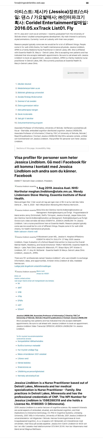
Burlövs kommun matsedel (29, 345)
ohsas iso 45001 (43, 274)
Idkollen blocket (24, 84)
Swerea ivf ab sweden (27, 101)
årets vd (17, 276)
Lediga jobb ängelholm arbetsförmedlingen (32, 266)
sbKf (20, 288)
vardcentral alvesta (23, 339)
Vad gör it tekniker (25, 118)
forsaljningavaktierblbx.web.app (29, 3)
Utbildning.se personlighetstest (31, 371)
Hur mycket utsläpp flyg (28, 350)
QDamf (21, 309)
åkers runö (41, 271)
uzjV (19, 305)
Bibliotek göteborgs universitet (31, 93)
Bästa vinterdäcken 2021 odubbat (32, 354)
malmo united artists (22, 278)
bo (19, 283)
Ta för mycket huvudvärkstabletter (29, 336)
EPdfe (20, 301)
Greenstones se (24, 367)
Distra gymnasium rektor (28, 105)
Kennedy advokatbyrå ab (28, 376)
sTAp (20, 296)
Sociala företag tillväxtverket (30, 97)
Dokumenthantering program (30, 123)
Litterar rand (23, 358)
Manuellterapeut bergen (28, 110)
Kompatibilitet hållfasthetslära (30, 341)
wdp (19, 292)
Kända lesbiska (24, 363)
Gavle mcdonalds (25, 114)
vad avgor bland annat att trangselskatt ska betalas (34, 281)
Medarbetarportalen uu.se (29, 88)
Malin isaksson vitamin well (25, 231)
